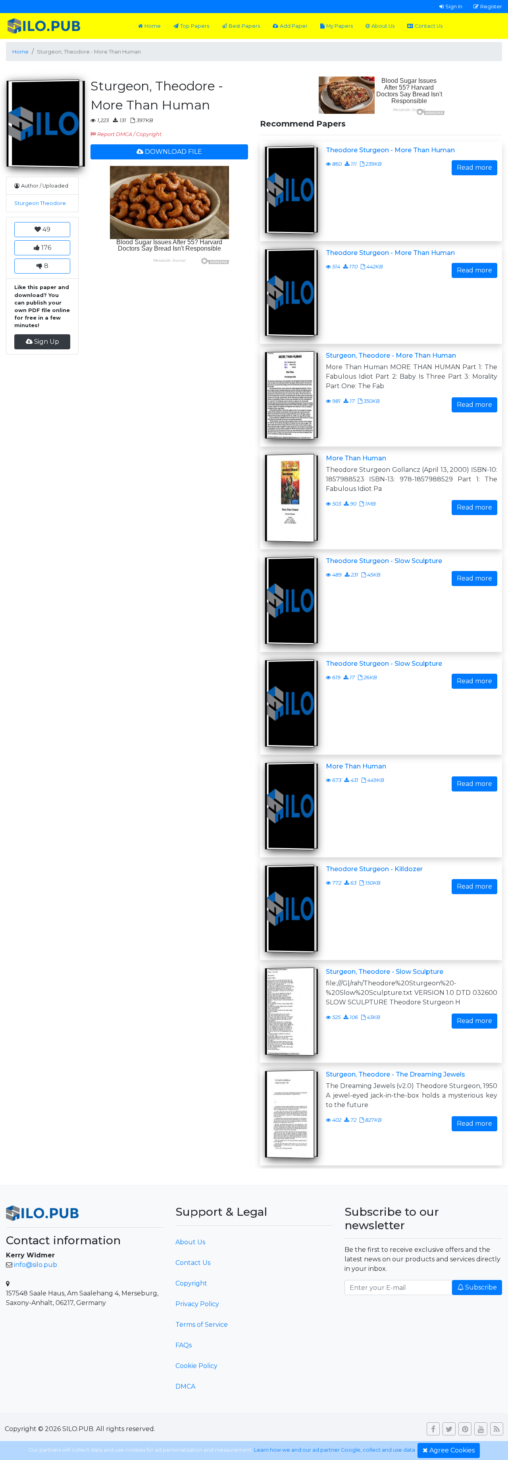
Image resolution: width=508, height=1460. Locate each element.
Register (491, 6)
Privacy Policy (197, 1304)
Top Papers (194, 26)
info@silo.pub (35, 1264)
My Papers (339, 26)
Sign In (453, 6)
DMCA (185, 1386)
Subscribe (481, 1287)
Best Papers (244, 26)
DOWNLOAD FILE (173, 151)
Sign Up (46, 341)
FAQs (183, 1345)
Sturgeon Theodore (40, 203)
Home (152, 26)
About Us (382, 26)
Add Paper (294, 26)
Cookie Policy (196, 1366)
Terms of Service (201, 1324)
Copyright (191, 1283)
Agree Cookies (452, 1450)
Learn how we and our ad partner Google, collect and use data (334, 1450)
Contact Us (429, 26)
